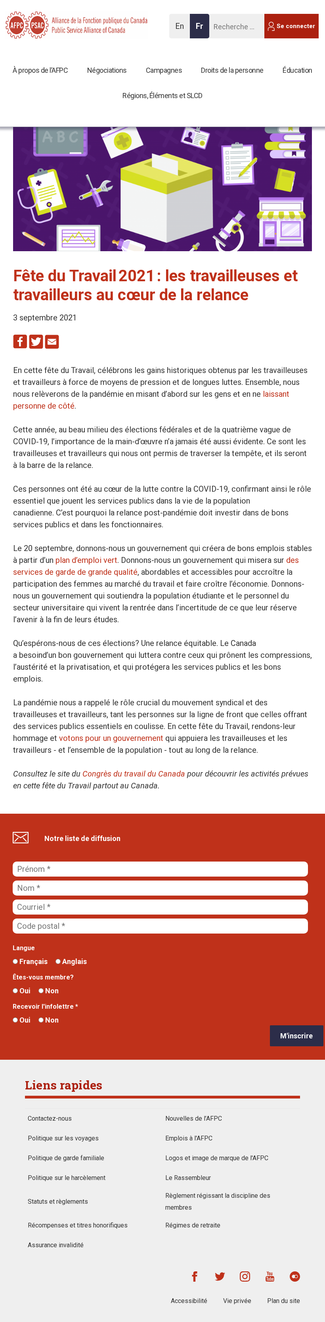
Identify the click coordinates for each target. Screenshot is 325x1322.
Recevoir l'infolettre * (45, 1006)
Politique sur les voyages (63, 1138)
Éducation (297, 70)
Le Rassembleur (188, 1178)
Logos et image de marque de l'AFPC (216, 1158)
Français (33, 961)
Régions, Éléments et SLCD (162, 95)
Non (51, 991)
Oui (24, 991)
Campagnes (164, 70)
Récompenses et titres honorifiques (78, 1225)
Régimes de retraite (192, 1225)
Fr (202, 29)
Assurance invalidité (56, 1245)
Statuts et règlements (58, 1201)
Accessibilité (189, 1301)
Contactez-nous (50, 1118)
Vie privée (237, 1301)
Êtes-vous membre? (43, 977)
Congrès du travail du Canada (133, 773)
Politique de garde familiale (66, 1158)
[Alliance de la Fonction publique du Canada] (56, 24)
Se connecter (296, 26)
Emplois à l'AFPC (188, 1138)
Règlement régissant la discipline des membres (217, 1201)
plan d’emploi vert (86, 560)
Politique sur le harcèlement (66, 1178)
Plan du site (283, 1301)
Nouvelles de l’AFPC (193, 1118)
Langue (24, 948)
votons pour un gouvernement (111, 738)
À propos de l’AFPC (40, 70)
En (181, 29)
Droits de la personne (232, 70)
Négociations (107, 70)
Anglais (74, 961)
